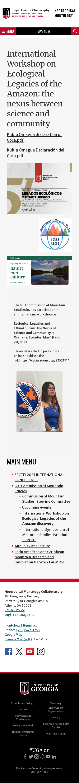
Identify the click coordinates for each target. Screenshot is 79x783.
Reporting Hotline (56, 733)
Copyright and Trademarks (23, 717)
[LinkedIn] (54, 756)
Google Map (13, 634)
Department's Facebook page (8, 651)
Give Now (43, 31)
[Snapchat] (42, 756)
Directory (55, 703)
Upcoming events (36, 507)
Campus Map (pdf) (18, 639)
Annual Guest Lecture (32, 546)
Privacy (55, 717)
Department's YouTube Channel (30, 651)
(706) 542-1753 (28, 630)
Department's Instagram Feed (40, 651)
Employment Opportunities (56, 709)
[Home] (39, 13)
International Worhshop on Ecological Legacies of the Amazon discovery (45, 518)
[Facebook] (25, 756)
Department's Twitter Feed (19, 651)
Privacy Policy (15, 610)
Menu (10, 31)
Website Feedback (23, 725)
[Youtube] (48, 756)
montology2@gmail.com (22, 625)
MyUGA (23, 709)
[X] (31, 756)
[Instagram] (36, 756)
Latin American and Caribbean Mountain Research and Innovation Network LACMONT (40, 557)
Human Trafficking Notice (23, 733)
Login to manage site (19, 615)
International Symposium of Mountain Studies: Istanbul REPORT (45, 534)
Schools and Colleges (23, 703)
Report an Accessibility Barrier (56, 725)
